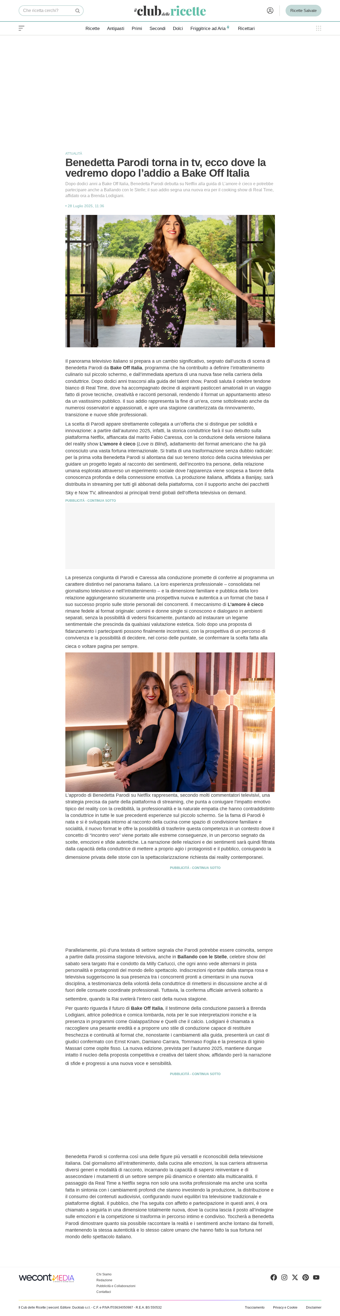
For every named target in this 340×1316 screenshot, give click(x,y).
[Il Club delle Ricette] (170, 11)
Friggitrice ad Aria (208, 28)
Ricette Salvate (303, 10)
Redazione (104, 1280)
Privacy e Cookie (285, 1307)
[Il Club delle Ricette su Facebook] (273, 1278)
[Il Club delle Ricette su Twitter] (295, 1278)
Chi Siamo (104, 1274)
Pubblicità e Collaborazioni (115, 1286)
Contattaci (103, 1292)
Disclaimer (313, 1307)
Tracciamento (255, 1307)
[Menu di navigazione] (21, 28)
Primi (137, 28)
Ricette (93, 28)
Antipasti (115, 28)
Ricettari (246, 28)
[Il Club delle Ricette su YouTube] (316, 1278)
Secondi (157, 28)
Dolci (178, 28)
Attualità (73, 153)
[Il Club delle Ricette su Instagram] (284, 1278)
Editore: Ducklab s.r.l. (75, 1307)
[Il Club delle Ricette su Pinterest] (305, 1278)
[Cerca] (78, 10)
